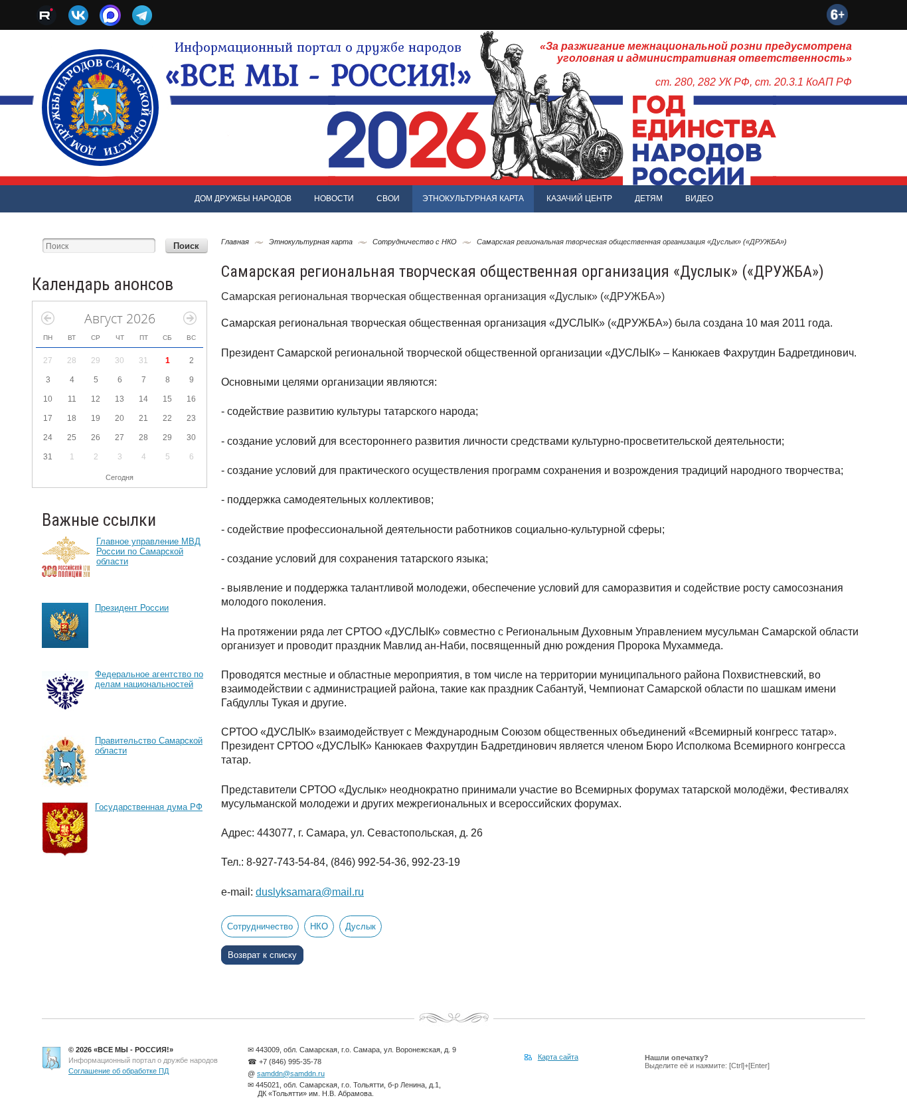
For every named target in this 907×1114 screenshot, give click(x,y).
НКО (319, 926)
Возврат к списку (262, 955)
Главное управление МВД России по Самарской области (148, 551)
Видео (699, 198)
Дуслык (360, 926)
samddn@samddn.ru (291, 1073)
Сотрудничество (260, 926)
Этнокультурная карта (473, 198)
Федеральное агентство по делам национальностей (149, 679)
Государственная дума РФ (149, 807)
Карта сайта (558, 1057)
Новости (334, 198)
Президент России (132, 608)
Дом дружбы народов (243, 198)
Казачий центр (579, 198)
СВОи (388, 198)
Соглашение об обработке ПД (118, 1071)
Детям (649, 198)
